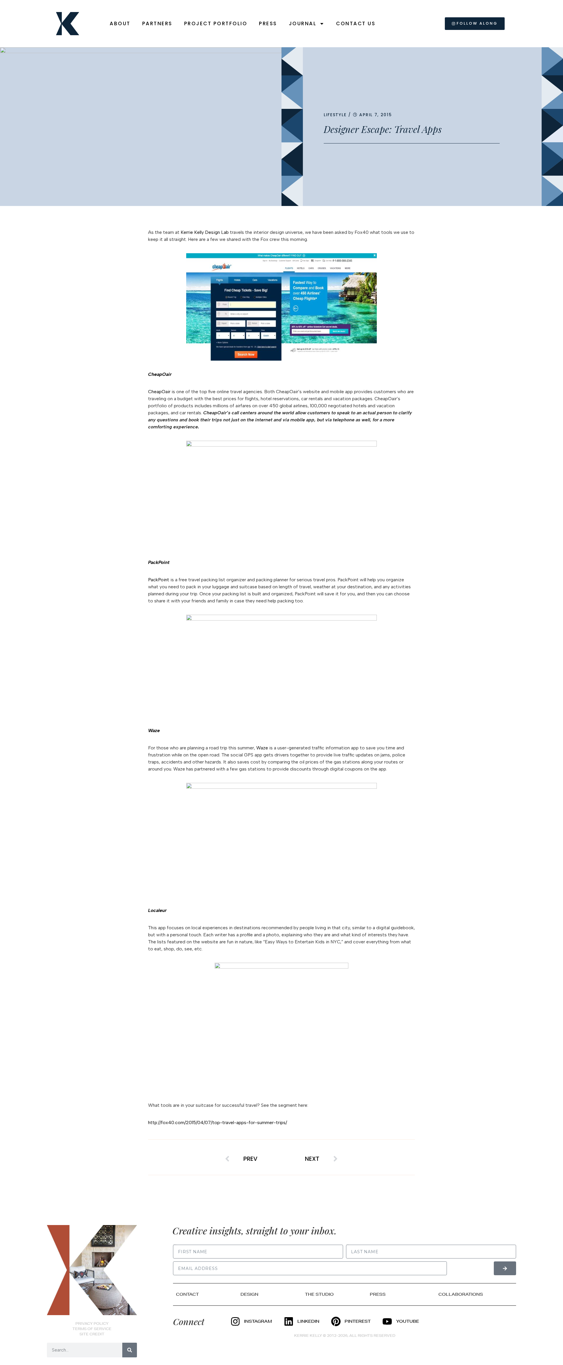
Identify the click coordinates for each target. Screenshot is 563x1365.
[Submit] (505, 1268)
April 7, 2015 (375, 115)
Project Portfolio (215, 23)
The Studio (319, 1294)
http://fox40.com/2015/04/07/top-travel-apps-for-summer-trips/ (217, 1122)
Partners (157, 23)
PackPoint (158, 579)
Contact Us (355, 23)
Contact (187, 1294)
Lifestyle (335, 115)
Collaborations (460, 1294)
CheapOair (159, 391)
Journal (303, 23)
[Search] (129, 1350)
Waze (262, 748)
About (120, 23)
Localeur (157, 910)
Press (268, 23)
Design (249, 1294)
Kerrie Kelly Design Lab (205, 232)
